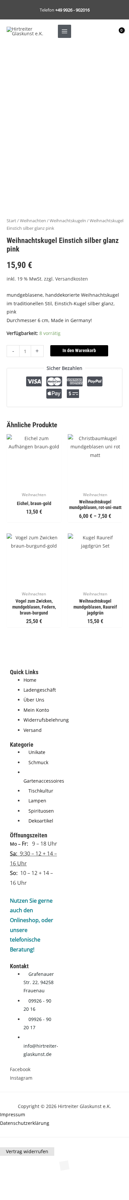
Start (11, 221)
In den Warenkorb (79, 350)
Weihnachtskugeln (68, 221)
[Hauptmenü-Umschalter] (64, 31)
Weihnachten (33, 221)
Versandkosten (71, 279)
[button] (15, 1183)
